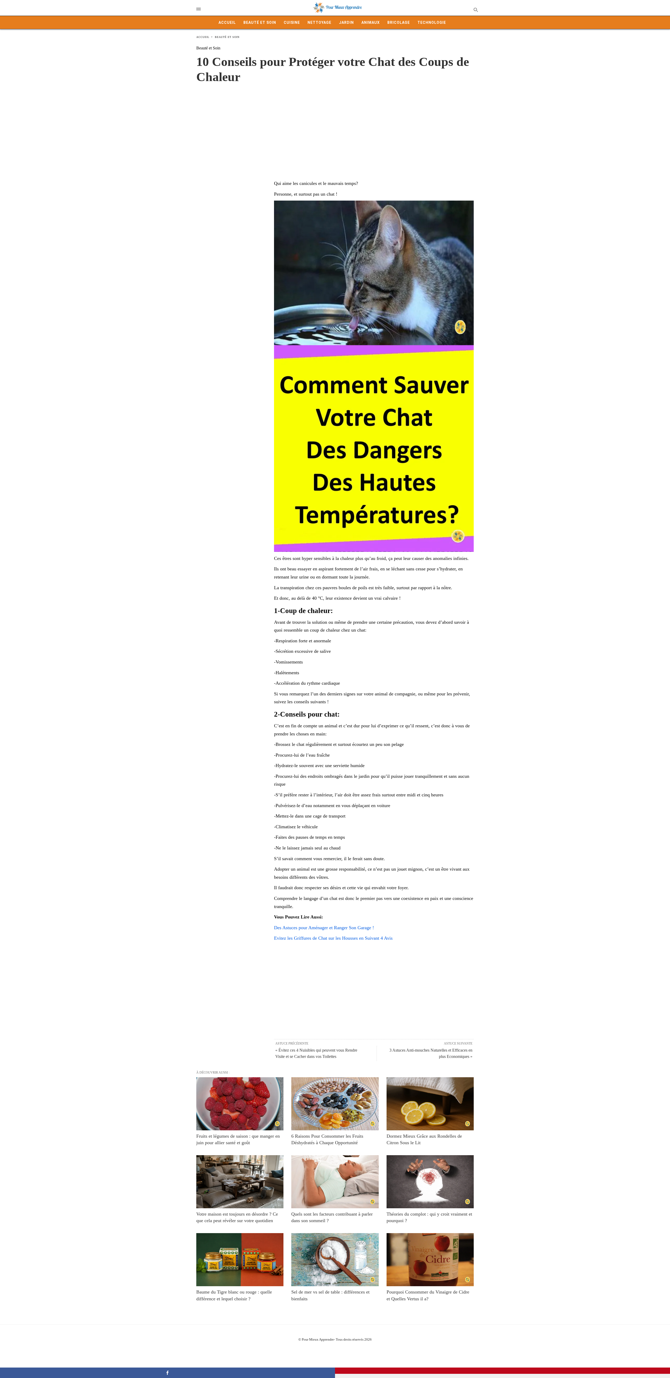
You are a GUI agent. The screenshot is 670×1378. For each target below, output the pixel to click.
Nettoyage (319, 22)
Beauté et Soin (259, 22)
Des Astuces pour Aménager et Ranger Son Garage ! (324, 927)
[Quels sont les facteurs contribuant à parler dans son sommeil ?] (334, 1181)
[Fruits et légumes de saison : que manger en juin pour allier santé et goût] (239, 1103)
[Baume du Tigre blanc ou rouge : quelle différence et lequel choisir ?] (239, 1259)
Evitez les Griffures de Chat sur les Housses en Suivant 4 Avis (333, 938)
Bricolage (398, 22)
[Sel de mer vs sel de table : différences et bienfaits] (334, 1259)
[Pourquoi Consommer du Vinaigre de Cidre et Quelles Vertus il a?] (430, 1259)
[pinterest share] (502, 1371)
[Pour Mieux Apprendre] (337, 8)
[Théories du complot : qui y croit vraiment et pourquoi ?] (430, 1181)
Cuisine (292, 22)
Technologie (431, 22)
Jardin (346, 22)
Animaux (370, 22)
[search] (475, 9)
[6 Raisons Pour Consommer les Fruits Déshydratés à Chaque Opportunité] (334, 1103)
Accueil (227, 22)
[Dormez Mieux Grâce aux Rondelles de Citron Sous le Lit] (430, 1103)
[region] (335, 126)
